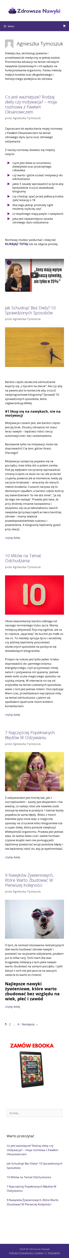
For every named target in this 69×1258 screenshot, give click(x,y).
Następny (30, 1024)
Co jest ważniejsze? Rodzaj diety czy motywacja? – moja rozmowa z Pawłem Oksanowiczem (31, 104)
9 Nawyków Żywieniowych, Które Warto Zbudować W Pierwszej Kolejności (29, 880)
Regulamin (54, 1253)
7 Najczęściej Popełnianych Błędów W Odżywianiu (30, 735)
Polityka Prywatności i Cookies (26, 1253)
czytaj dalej (12, 538)
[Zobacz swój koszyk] (64, 26)
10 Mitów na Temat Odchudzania (23, 558)
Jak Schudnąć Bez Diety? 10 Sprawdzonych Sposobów (30, 310)
